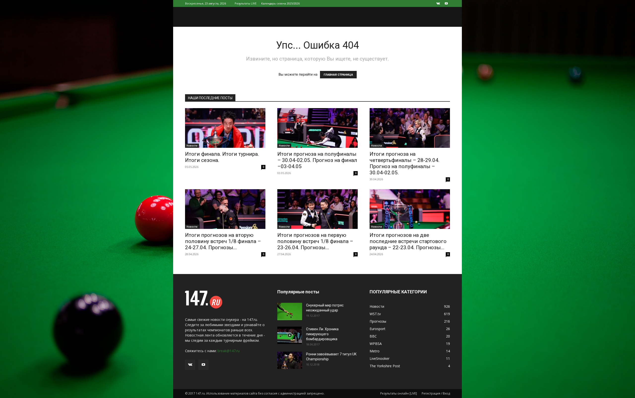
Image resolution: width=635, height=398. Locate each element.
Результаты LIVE (245, 3)
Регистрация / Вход (436, 393)
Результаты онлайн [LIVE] (398, 393)
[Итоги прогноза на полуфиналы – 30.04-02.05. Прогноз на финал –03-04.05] (317, 128)
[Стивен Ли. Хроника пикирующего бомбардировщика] (289, 335)
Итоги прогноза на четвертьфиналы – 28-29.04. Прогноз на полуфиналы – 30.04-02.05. (405, 163)
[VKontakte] (438, 3)
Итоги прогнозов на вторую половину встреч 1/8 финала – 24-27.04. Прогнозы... (223, 241)
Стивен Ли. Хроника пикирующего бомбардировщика (322, 334)
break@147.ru (229, 350)
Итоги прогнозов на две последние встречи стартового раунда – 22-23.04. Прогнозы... (408, 241)
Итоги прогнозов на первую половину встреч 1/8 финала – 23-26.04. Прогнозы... (315, 241)
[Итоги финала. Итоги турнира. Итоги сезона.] (225, 128)
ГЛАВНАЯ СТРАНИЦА (338, 74)
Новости (192, 145)
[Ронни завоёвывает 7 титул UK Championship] (289, 360)
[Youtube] (446, 3)
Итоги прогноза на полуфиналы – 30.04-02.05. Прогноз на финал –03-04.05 (317, 160)
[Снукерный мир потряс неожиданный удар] (289, 311)
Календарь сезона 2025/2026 (280, 3)
